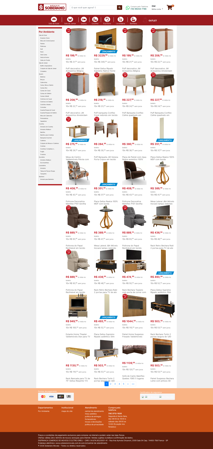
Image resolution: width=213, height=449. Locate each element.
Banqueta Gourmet (46, 138)
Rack (42, 52)
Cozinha (95, 23)
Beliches (42, 77)
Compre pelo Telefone (139, 8)
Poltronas (43, 46)
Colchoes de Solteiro (46, 101)
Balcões (42, 132)
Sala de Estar (54, 23)
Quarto (84, 23)
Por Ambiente (46, 31)
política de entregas (93, 416)
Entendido (170, 441)
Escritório (107, 23)
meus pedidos (91, 414)
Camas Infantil (44, 96)
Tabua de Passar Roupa (47, 171)
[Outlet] (150, 20)
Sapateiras (43, 121)
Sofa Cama (43, 54)
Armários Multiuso (45, 160)
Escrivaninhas (44, 162)
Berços (42, 79)
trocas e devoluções (93, 422)
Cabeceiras (43, 82)
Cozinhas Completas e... (47, 149)
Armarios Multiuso (45, 129)
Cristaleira (43, 71)
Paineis (42, 43)
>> (133, 384)
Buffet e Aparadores (46, 66)
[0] (171, 8)
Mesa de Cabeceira (46, 115)
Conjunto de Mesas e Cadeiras (49, 143)
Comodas (43, 107)
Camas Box (43, 88)
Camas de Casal (45, 90)
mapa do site (67, 411)
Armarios (43, 168)
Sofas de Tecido (45, 60)
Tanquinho (43, 174)
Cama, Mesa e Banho (46, 85)
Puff (41, 49)
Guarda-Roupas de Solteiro (48, 113)
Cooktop (42, 146)
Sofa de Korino (44, 57)
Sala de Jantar (70, 23)
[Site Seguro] (143, 397)
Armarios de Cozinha (46, 126)
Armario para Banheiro (47, 179)
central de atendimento (94, 411)
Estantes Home (45, 38)
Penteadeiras (44, 118)
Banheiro (133, 23)
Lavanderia (120, 23)
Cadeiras (43, 140)
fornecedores (90, 419)
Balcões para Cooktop (47, 135)
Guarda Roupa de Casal (47, 110)
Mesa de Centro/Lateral (47, 41)
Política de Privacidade (145, 440)
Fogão (42, 151)
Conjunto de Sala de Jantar (48, 68)
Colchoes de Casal (46, 99)
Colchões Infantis (45, 104)
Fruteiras (43, 154)
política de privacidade (94, 424)
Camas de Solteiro (45, 93)
